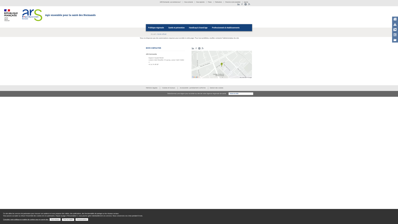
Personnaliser (82, 219)
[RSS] (249, 4)
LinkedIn (238, 4)
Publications (218, 2)
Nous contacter (188, 2)
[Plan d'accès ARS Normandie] (222, 65)
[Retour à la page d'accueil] (32, 15)
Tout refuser (55, 219)
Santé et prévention (176, 27)
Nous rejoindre (200, 2)
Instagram (245, 4)
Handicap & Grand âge (198, 27)
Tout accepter (68, 219)
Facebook (242, 4)
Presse (210, 2)
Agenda (246, 2)
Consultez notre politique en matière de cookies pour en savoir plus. (26, 219)
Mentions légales (151, 88)
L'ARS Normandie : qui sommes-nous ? (170, 2)
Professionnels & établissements (226, 27)
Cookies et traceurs (168, 88)
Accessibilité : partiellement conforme (193, 88)
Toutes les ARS (234, 93)
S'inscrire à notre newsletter (232, 2)
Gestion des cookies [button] (216, 88)
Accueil (153, 34)
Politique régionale (156, 27)
